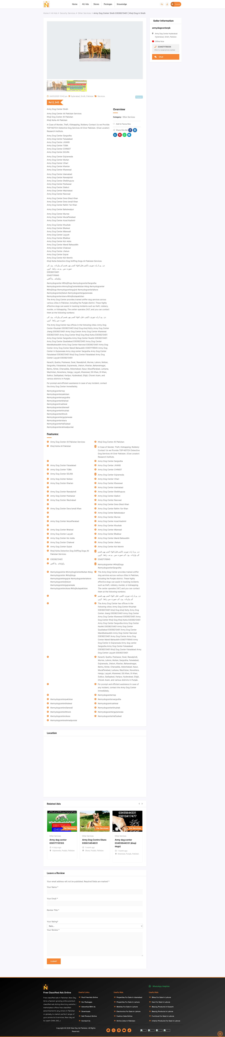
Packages (108, 4)
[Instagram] (113, 1030)
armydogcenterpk (161, 28)
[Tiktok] (129, 1030)
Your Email (52, 898)
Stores (96, 4)
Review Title (53, 910)
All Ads (85, 4)
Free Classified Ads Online (57, 992)
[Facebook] (108, 1030)
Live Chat (162, 4)
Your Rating (52, 921)
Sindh (83, 96)
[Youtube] (124, 1030)
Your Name (52, 887)
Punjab (64, 850)
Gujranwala (56, 850)
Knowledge (122, 4)
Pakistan (89, 96)
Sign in (167, 4)
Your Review (53, 930)
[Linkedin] (119, 1030)
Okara (87, 850)
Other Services (129, 117)
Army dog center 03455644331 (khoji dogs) (125, 843)
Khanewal (121, 854)
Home (74, 4)
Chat (160, 57)
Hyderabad (75, 96)
